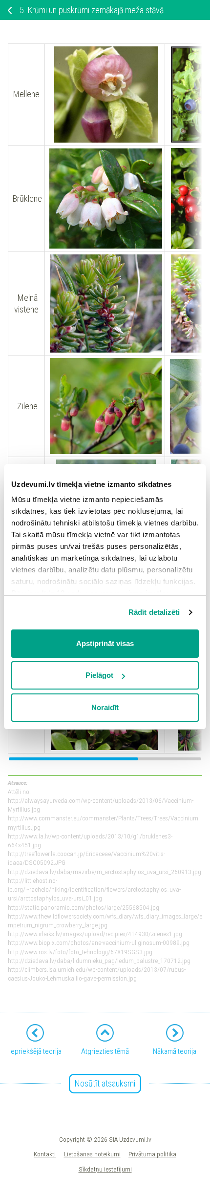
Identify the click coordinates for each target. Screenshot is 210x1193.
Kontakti (45, 1154)
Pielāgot (99, 675)
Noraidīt (105, 707)
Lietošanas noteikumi (92, 1154)
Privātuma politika (152, 1154)
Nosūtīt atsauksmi (105, 1083)
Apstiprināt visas (105, 643)
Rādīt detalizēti (154, 612)
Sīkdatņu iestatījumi (105, 1169)
